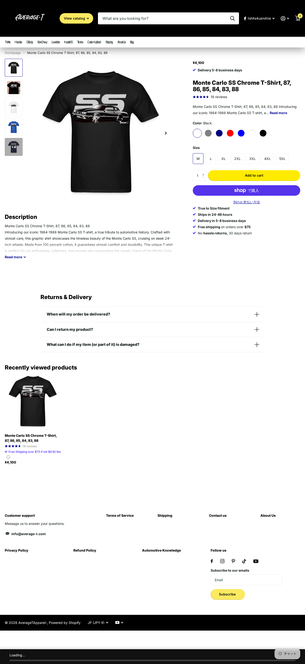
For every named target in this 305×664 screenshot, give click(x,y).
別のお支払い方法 (246, 202)
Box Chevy (42, 42)
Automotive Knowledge (161, 550)
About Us (121, 42)
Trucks (79, 42)
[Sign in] (284, 18)
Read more (278, 113)
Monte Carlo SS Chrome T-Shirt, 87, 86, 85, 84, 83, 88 (31, 438)
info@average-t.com (28, 534)
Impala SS (68, 42)
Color (203, 123)
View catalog (75, 18)
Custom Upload (94, 42)
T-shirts (7, 42)
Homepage (13, 53)
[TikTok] (244, 561)
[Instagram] (222, 561)
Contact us (218, 515)
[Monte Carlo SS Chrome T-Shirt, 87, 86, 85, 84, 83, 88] (33, 402)
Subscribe (228, 594)
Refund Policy (84, 550)
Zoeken (232, 18)
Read (13, 257)
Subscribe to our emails (230, 570)
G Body (29, 42)
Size (196, 148)
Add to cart (254, 175)
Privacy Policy (16, 550)
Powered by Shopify (65, 623)
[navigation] (14, 68)
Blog (131, 42)
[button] (204, 171)
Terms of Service (120, 515)
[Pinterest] (233, 561)
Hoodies (18, 42)
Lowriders (55, 42)
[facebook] (212, 561)
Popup (8, 457)
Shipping (108, 42)
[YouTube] (255, 561)
